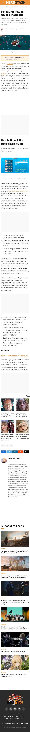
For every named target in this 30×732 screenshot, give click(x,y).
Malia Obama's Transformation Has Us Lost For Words (22, 414)
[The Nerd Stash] (16, 2)
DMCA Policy (10, 718)
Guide (3, 445)
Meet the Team (8, 716)
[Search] (27, 2)
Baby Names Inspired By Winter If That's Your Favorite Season (22, 436)
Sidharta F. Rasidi (9, 29)
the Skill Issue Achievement (18, 191)
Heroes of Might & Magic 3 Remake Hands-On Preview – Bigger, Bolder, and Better (14, 576)
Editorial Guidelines (8, 723)
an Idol (3, 73)
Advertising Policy (22, 723)
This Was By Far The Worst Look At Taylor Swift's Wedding (7, 436)
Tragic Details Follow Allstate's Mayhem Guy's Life (7, 414)
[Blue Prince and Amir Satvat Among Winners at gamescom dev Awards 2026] (15, 614)
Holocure (9, 445)
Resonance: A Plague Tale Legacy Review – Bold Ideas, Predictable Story (14, 552)
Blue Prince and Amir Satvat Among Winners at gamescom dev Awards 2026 (14, 628)
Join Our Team (18, 714)
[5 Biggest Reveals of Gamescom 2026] (15, 639)
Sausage (10, 63)
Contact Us (18, 718)
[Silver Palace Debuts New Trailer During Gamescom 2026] (15, 662)
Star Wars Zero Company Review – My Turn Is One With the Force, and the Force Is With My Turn (15, 602)
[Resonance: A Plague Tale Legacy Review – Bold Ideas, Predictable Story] (15, 539)
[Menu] (3, 2)
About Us (9, 714)
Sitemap (19, 721)
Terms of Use (11, 721)
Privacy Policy (19, 716)
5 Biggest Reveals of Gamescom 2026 (13, 652)
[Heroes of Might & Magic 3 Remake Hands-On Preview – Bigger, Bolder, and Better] (15, 563)
